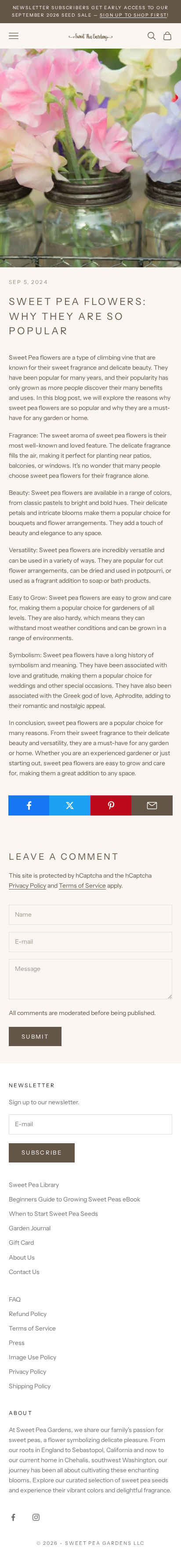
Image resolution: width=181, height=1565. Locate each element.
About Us (22, 1257)
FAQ (15, 1299)
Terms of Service (82, 885)
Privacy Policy (27, 885)
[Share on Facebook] (29, 805)
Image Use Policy (32, 1357)
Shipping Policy (30, 1386)
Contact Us (24, 1272)
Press (17, 1343)
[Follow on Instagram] (36, 1517)
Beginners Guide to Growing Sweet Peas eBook (74, 1199)
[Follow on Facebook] (13, 1517)
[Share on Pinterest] (111, 805)
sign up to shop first (133, 15)
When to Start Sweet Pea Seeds (53, 1214)
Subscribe (42, 1152)
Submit (35, 1036)
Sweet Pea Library (34, 1185)
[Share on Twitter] (70, 805)
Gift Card (21, 1242)
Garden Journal (30, 1228)
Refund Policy (28, 1314)
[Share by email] (152, 805)
